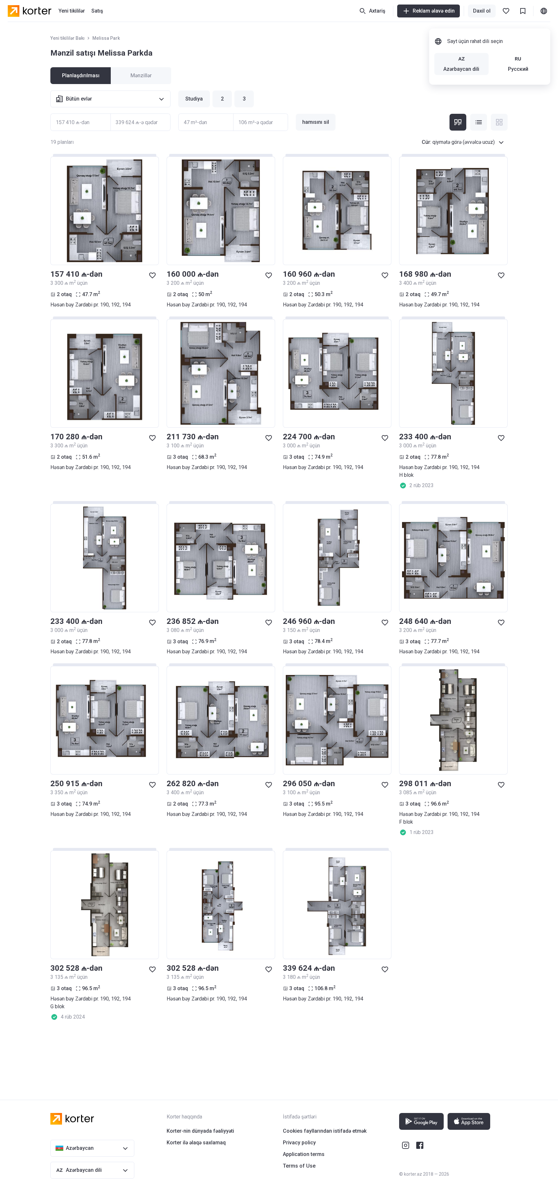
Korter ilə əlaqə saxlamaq (196, 1142)
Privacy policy (299, 1142)
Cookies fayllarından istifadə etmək (325, 1131)
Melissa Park (106, 38)
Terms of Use (299, 1166)
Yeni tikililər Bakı (67, 38)
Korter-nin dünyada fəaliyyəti (200, 1131)
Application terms (304, 1154)
